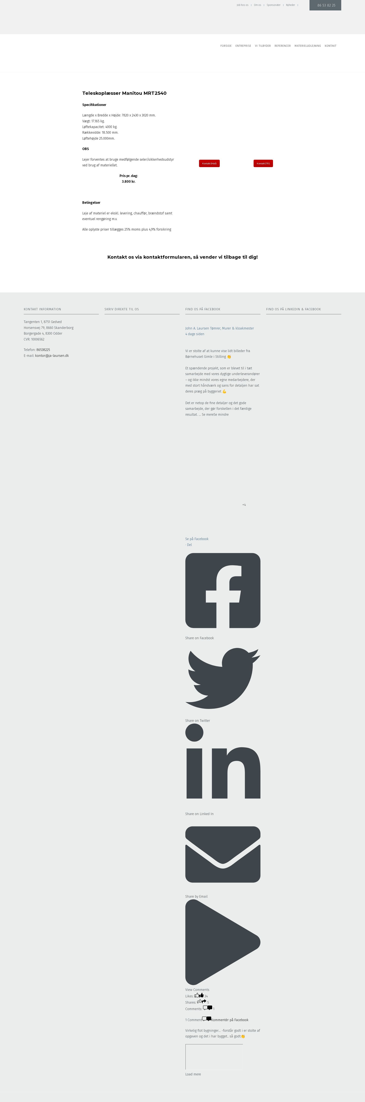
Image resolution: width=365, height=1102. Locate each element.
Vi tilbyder (263, 45)
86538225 (43, 350)
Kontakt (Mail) (209, 163)
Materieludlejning (308, 45)
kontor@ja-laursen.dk (52, 356)
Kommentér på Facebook (229, 1020)
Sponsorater (274, 5)
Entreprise (243, 45)
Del (189, 545)
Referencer (283, 45)
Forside (226, 45)
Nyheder (290, 5)
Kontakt (330, 45)
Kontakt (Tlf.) (263, 163)
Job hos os (242, 5)
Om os (257, 5)
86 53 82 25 (325, 5)
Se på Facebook (197, 539)
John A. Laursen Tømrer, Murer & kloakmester (219, 328)
